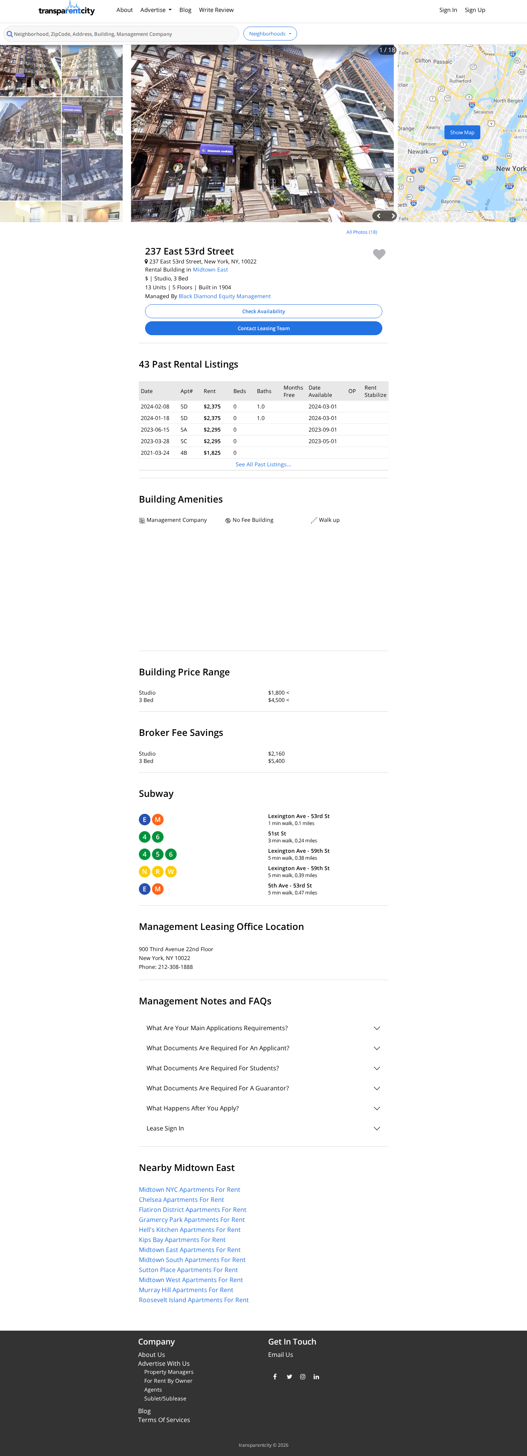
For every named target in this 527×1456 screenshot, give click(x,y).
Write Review (216, 9)
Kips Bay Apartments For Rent (182, 1239)
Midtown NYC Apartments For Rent (189, 1189)
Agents (153, 1389)
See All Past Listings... (263, 464)
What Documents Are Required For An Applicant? (218, 1048)
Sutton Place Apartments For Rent (188, 1269)
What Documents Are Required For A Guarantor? (218, 1088)
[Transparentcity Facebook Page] (274, 1376)
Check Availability (263, 311)
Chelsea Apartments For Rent (181, 1199)
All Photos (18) (361, 232)
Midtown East (210, 269)
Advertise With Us (164, 1363)
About (125, 9)
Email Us (280, 1354)
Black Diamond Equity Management (225, 296)
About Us (151, 1354)
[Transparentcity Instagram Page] (301, 1376)
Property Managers (169, 1371)
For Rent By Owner (168, 1380)
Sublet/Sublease (165, 1398)
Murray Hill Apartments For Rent (186, 1290)
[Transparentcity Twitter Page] (288, 1376)
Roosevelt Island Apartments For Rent (194, 1300)
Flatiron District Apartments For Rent (193, 1209)
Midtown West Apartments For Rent (191, 1279)
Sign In (448, 9)
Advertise (153, 9)
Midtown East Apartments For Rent (190, 1249)
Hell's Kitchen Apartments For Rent (190, 1229)
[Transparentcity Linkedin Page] (315, 1376)
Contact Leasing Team (264, 328)
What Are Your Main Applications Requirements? (217, 1028)
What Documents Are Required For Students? (213, 1068)
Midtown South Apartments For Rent (192, 1259)
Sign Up (475, 9)
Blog (185, 9)
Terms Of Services (164, 1420)
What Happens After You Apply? (193, 1108)
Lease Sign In (165, 1128)
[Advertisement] (66, 277)
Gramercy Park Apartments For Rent (192, 1219)
